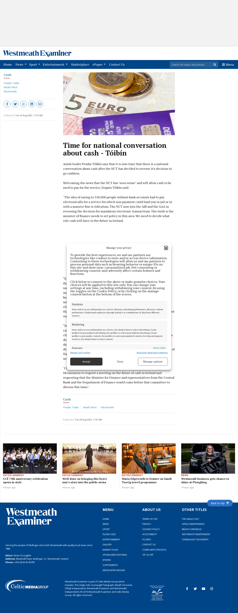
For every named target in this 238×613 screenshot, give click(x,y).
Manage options (153, 361)
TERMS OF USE (150, 518)
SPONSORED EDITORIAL (115, 554)
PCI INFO (146, 539)
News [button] (20, 64)
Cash (7, 75)
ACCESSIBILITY (149, 534)
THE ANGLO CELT (190, 518)
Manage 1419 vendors (80, 352)
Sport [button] (33, 64)
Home (8, 64)
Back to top (218, 503)
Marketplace (80, 64)
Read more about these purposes (152, 352)
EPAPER (107, 560)
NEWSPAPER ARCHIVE (114, 570)
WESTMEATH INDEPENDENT (196, 534)
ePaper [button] (98, 64)
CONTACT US (149, 544)
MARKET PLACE (110, 549)
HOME (106, 518)
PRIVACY (146, 524)
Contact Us (117, 64)
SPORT (106, 529)
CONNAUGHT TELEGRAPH (195, 539)
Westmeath (10, 91)
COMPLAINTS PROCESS (154, 549)
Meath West (10, 87)
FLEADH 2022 (109, 534)
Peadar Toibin (11, 83)
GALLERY (107, 544)
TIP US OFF (147, 554)
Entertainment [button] (54, 64)
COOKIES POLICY (151, 529)
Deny (120, 361)
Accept (86, 361)
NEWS (106, 524)
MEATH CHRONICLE (192, 529)
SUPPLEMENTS (110, 565)
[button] (166, 248)
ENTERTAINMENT (111, 539)
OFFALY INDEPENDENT (193, 524)
